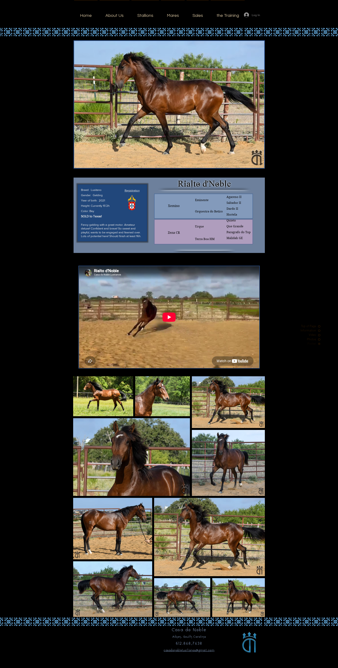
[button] (132, 190)
